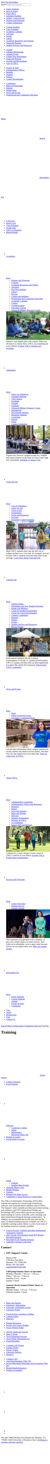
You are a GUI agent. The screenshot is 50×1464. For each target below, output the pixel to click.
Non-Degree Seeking (19, 413)
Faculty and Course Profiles (17, 1325)
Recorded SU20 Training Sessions (20, 1240)
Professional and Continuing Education (22, 95)
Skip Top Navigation (9, 2)
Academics (10, 256)
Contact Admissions (14, 23)
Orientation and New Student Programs (27, 606)
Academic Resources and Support (20, 41)
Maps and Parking (18, 813)
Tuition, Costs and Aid (15, 18)
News (13, 713)
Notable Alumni (17, 908)
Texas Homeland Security (16, 1336)
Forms (13, 422)
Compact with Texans (15, 1345)
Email (8, 1181)
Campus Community (19, 615)
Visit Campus (16, 399)
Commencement (17, 305)
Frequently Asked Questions (22, 520)
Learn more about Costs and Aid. (27, 558)
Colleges (14, 283)
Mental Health (12, 232)
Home (3, 1026)
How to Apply (12, 11)
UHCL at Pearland (13, 230)
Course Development (14, 79)
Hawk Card (11, 223)
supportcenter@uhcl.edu (16, 1267)
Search (4, 4)
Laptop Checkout (13, 1082)
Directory (15, 816)
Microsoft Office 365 (19, 1135)
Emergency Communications (23, 718)
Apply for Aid (17, 508)
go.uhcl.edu (11, 228)
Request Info (11, 1015)
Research (15, 807)
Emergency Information (15, 1305)
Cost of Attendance (19, 506)
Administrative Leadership (22, 802)
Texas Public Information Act (18, 1339)
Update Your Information (16, 57)
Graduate (15, 406)
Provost (14, 294)
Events (9, 36)
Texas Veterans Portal (15, 1328)
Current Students (13, 27)
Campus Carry (12, 1359)
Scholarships (16, 513)
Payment (14, 517)
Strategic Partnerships (20, 818)
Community (11, 83)
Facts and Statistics (19, 811)
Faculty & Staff (12, 68)
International (16, 410)
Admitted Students (13, 16)
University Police (13, 1310)
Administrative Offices (15, 70)
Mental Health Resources (16, 1368)
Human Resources (13, 1323)
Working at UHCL (19, 820)
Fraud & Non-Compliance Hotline (20, 1314)
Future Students (12, 9)
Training (9, 75)
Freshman (15, 401)
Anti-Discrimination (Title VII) (18, 1361)
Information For (12, 973)
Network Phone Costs (15, 1187)
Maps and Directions (14, 86)
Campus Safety (12, 1316)
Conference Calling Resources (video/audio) (24, 1197)
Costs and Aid (12, 482)
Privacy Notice (12, 1350)
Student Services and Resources (19, 45)
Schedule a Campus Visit (30, 460)
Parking (9, 88)
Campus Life (11, 580)
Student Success (17, 906)
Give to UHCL (12, 63)
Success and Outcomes (15, 879)
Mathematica (16, 1132)
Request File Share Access (17, 1194)
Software (9, 1125)
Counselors (15, 417)
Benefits (9, 72)
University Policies (13, 1352)
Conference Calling (19, 1128)
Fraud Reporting (12, 1341)
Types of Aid (16, 510)
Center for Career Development (24, 613)
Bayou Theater (17, 627)
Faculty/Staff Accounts (15, 1139)
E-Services (10, 221)
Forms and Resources (20, 515)
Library (9, 38)
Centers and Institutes (20, 296)
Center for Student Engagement (24, 611)
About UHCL (12, 778)
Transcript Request (13, 43)
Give (8, 1010)
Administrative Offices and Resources (26, 804)
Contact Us (10, 1019)
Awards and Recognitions (16, 61)
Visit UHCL (11, 14)
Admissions (11, 370)
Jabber (14, 1130)
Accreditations (17, 823)
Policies (9, 77)
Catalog (14, 303)
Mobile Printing (12, 1190)
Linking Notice (12, 1348)
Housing (14, 618)
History (14, 809)
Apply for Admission (19, 394)
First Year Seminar (18, 289)
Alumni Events (12, 54)
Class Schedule (12, 29)
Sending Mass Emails (20, 1185)
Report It (9, 1354)
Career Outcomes (18, 904)
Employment (11, 90)
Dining (14, 620)
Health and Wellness (19, 608)
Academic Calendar (14, 32)
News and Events (13, 93)
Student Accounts (13, 1137)
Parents (14, 419)
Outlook (14, 1183)
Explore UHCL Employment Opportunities (25, 856)
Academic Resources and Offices (24, 285)
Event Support (12, 1084)
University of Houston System (18, 1307)
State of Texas (12, 1334)
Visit (8, 1017)
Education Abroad (18, 308)
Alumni (9, 50)
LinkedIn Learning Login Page (18, 1242)
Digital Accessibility (14, 1370)
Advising (10, 34)
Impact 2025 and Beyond (21, 825)
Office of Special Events (21, 715)
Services (37, 1026)
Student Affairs (17, 604)
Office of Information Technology (20, 1026)
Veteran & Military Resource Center (25, 310)
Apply (8, 1012)
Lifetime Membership (15, 52)
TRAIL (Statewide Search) (17, 1332)
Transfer (14, 403)
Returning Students (19, 415)
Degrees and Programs (15, 20)
